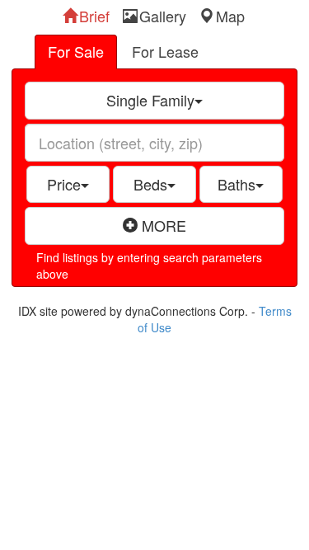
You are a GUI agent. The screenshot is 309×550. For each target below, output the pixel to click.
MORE (162, 225)
